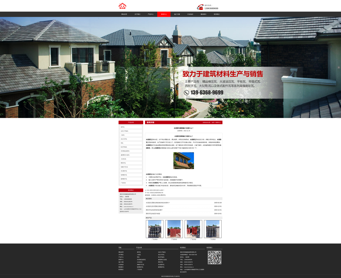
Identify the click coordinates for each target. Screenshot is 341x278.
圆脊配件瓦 (124, 179)
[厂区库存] (154, 229)
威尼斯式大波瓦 (125, 155)
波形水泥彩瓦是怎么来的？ (156, 190)
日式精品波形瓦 (125, 151)
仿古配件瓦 (124, 171)
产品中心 (151, 14)
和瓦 (122, 143)
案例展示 (203, 14)
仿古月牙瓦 (124, 139)
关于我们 (137, 14)
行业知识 (190, 14)
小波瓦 (123, 135)
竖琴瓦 (123, 127)
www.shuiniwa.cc (128, 206)
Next (338, 67)
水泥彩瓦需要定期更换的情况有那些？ (158, 202)
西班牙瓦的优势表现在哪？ (154, 210)
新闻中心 (164, 14)
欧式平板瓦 (124, 147)
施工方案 (177, 14)
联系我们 (217, 14)
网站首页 (124, 14)
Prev (2, 67)
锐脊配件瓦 (124, 175)
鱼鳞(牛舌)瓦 (124, 167)
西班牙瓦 (123, 163)
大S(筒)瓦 (123, 159)
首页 (213, 122)
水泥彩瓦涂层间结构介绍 (156, 192)
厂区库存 (123, 183)
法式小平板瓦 (124, 131)
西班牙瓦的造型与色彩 (153, 213)
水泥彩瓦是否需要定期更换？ (155, 206)
